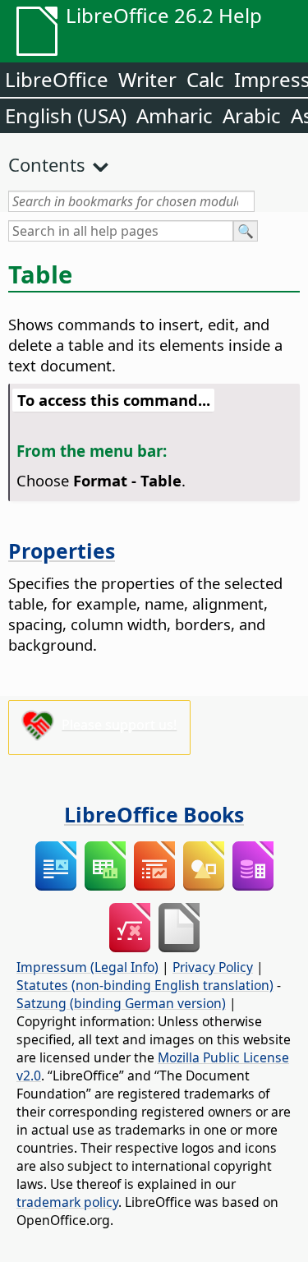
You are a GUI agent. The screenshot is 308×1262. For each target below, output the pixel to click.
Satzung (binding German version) (121, 1003)
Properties (61, 550)
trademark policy (67, 1202)
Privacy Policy (212, 967)
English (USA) (65, 115)
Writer (147, 79)
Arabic (252, 115)
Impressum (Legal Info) (87, 967)
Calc (205, 79)
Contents (46, 164)
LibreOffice (56, 79)
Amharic (174, 115)
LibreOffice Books (154, 814)
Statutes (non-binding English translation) (145, 985)
